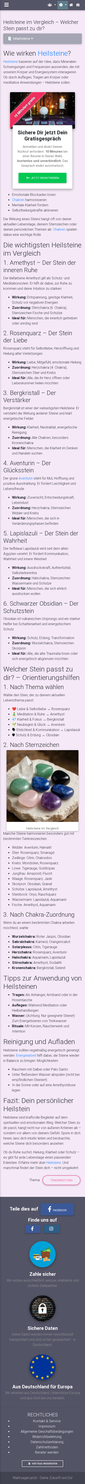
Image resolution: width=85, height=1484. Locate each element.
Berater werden (47, 1452)
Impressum (46, 1426)
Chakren (18, 200)
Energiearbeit (26, 1055)
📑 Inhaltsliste (19, 39)
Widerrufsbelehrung (46, 1437)
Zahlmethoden (47, 1447)
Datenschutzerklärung (47, 1442)
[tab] (42, 38)
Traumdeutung (61, 1180)
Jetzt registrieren (44, 178)
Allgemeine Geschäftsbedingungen (47, 1431)
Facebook (59, 1210)
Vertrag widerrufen (44, 1463)
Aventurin (26, 478)
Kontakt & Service (47, 1421)
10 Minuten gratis (24, 107)
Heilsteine (53, 53)
